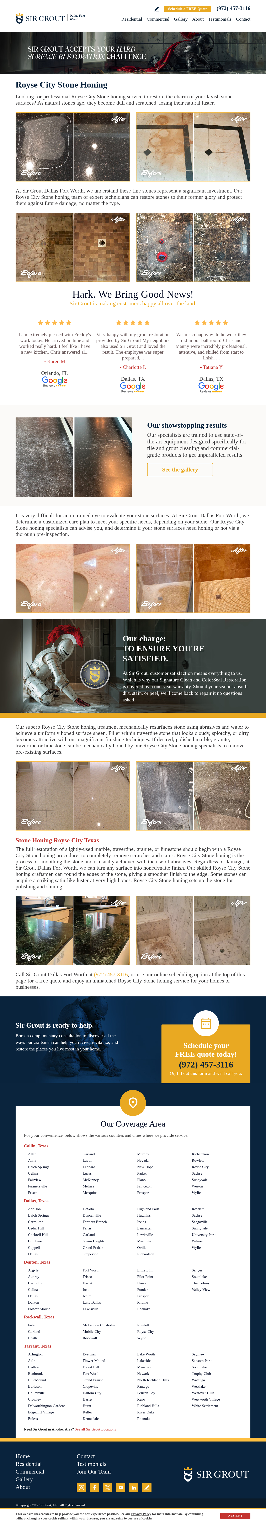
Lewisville (145, 1235)
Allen (32, 1154)
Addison (34, 1209)
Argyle (33, 1270)
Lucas (87, 1173)
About (198, 19)
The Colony (201, 1283)
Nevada (143, 1160)
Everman (89, 1354)
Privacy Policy (141, 1514)
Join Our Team (94, 1471)
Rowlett (198, 1160)
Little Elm (145, 1270)
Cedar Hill (36, 1228)
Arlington (35, 1354)
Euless (33, 1419)
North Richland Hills (153, 1380)
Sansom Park (202, 1361)
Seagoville (200, 1222)
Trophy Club (201, 1373)
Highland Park (148, 1209)
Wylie (196, 1193)
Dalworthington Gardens (46, 1406)
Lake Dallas (92, 1302)
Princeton (144, 1186)
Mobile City (92, 1331)
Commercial (158, 19)
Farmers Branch (95, 1222)
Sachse (197, 1173)
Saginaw (198, 1354)
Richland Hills (148, 1406)
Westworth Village (206, 1399)
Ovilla (142, 1247)
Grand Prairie (93, 1247)
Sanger (197, 1270)
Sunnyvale (200, 1180)
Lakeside (144, 1361)
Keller (87, 1412)
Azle (31, 1361)
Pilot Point (145, 1277)
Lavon (87, 1160)
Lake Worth (146, 1354)
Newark (143, 1373)
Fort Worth (91, 1270)
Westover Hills (203, 1393)
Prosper (143, 1193)
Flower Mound (39, 1309)
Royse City (200, 1167)
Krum (87, 1296)
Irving (141, 1222)
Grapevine (90, 1254)
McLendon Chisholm (99, 1325)
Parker (142, 1173)
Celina (33, 1173)
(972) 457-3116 (233, 8)
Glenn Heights (94, 1241)
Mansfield (144, 1367)
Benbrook (35, 1373)
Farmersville (37, 1186)
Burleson (35, 1386)
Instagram (81, 1487)
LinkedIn (133, 1487)
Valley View (201, 1289)
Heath (32, 1338)
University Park (204, 1235)
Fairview (34, 1180)
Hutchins (144, 1215)
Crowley (34, 1399)
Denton (33, 1302)
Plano (141, 1180)
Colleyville (36, 1393)
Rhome (142, 1302)
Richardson (200, 1154)
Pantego (143, 1386)
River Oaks (145, 1412)
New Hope (145, 1167)
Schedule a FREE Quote (187, 9)
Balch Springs (38, 1167)
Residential (131, 19)
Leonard (89, 1167)
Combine (35, 1241)
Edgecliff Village (41, 1412)
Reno (141, 1399)
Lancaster (144, 1228)
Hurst (87, 1406)
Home (23, 1456)
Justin (87, 1289)
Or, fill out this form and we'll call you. (206, 1073)
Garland (89, 1154)
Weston (197, 1186)
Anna (32, 1160)
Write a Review (156, 9)
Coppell (34, 1247)
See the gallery (180, 469)
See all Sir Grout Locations (95, 1429)
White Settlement (205, 1406)
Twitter (107, 1487)
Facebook (94, 1487)
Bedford (34, 1367)
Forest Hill (91, 1367)
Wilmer (197, 1241)
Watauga (198, 1380)
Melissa (88, 1186)
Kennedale (91, 1419)
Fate (31, 1325)
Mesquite (90, 1193)
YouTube (120, 1487)
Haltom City (92, 1393)
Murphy (143, 1154)
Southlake (199, 1277)
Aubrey (33, 1277)
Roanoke (143, 1309)
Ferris (87, 1228)
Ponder (142, 1289)
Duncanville (92, 1215)
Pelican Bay (146, 1393)
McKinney (91, 1180)
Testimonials (220, 19)
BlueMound (37, 1380)
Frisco (32, 1193)
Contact (243, 19)
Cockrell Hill (38, 1235)
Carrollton (35, 1222)
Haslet (87, 1283)
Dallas (33, 1254)
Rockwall (90, 1338)
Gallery (181, 19)
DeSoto (88, 1209)
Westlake (199, 1386)
